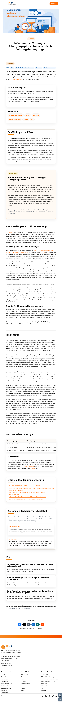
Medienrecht (4, 679)
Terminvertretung (25, 683)
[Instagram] (49, 696)
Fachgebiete (4, 690)
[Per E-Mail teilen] (29, 624)
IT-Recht (33, 468)
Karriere (23, 679)
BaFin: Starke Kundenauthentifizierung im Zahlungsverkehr (26, 499)
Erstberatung (44, 674)
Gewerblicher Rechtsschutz (48, 681)
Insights (23, 688)
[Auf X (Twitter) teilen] (24, 624)
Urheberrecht (4, 681)
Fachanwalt (24, 681)
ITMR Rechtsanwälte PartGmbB (10, 651)
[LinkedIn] (46, 696)
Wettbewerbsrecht (6, 688)
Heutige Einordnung (15, 119)
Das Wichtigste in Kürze (16, 115)
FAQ (32, 119)
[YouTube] (56, 696)
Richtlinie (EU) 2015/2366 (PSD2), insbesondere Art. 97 (24, 486)
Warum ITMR (24, 674)
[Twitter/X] (42, 696)
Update (28, 115)
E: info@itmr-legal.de (6, 665)
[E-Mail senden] (60, 699)
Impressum (44, 683)
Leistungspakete (5, 692)
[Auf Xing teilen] (38, 624)
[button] (5, 3)
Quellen (26, 119)
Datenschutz (44, 686)
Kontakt (53, 4)
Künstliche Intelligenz (6, 683)
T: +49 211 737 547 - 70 (7, 663)
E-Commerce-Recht (16, 79)
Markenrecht (4, 686)
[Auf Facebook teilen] (19, 624)
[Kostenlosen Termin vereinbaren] (60, 695)
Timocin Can (13, 539)
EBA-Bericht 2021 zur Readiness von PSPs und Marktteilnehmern (27, 497)
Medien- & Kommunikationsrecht (49, 679)
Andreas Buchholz (14, 526)
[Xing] (53, 696)
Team (22, 676)
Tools (42, 688)
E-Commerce (31, 38)
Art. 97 (43, 252)
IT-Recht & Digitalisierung (47, 676)
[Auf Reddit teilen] (42, 624)
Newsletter (43, 690)
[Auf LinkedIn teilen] (33, 624)
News (22, 686)
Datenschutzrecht (5, 676)
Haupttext (36, 115)
